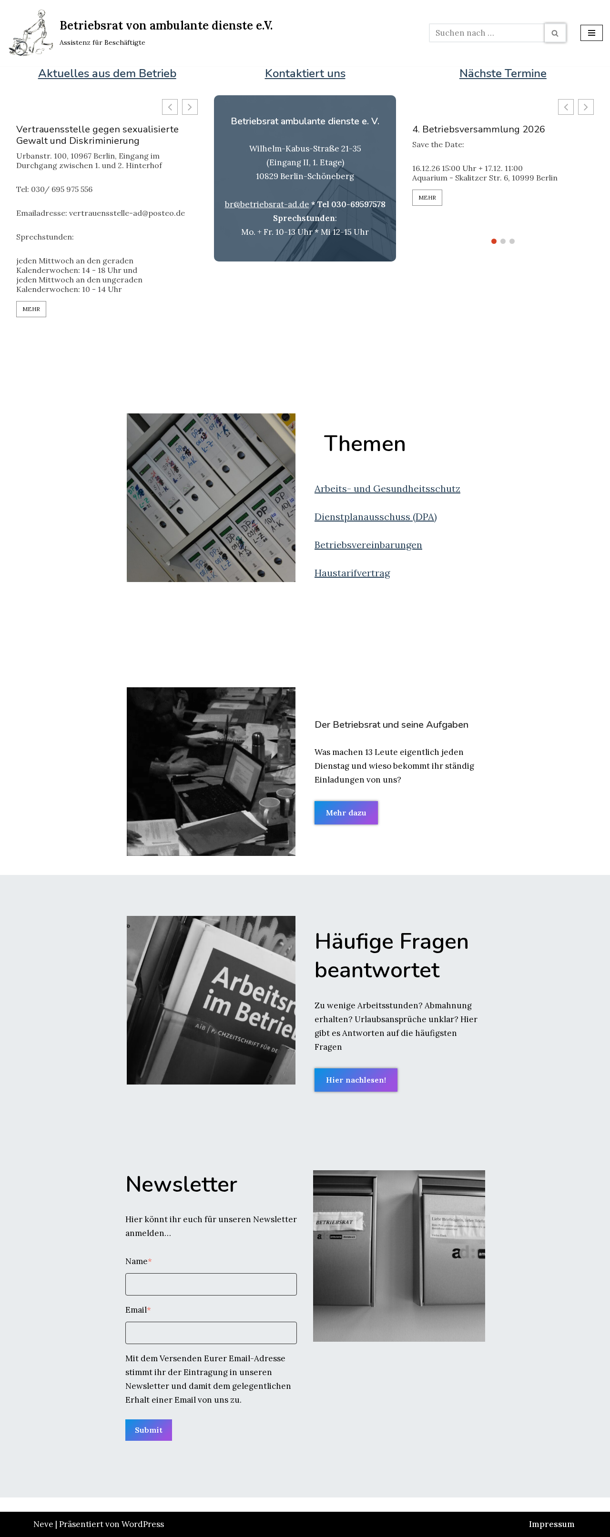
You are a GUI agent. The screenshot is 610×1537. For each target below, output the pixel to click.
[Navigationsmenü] (591, 33)
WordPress (143, 1524)
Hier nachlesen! (356, 1080)
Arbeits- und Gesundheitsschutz (387, 488)
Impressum (552, 1524)
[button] (190, 107)
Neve (43, 1524)
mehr (31, 308)
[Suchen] (555, 32)
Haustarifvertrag (352, 573)
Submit (149, 1430)
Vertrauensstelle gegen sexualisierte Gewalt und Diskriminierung (97, 135)
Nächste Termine (503, 73)
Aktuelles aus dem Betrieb (107, 73)
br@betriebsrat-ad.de (267, 204)
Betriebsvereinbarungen (368, 545)
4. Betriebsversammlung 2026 (478, 129)
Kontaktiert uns (305, 73)
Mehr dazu (346, 812)
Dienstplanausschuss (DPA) (376, 516)
